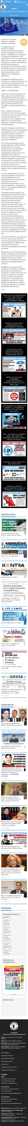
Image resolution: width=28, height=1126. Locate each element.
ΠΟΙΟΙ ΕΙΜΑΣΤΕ (5, 1052)
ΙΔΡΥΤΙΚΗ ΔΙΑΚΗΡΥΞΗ (7, 1061)
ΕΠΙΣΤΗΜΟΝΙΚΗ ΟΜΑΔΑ (7, 1058)
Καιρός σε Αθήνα (6, 917)
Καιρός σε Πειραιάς (6, 925)
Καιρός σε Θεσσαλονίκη (7, 932)
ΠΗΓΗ (3, 290)
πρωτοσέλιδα (14, 994)
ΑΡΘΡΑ (14, 9)
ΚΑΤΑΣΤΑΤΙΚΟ (4, 1064)
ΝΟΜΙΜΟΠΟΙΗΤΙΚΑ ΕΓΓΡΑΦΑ (9, 1067)
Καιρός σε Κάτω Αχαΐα (6, 940)
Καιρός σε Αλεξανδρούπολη (7, 947)
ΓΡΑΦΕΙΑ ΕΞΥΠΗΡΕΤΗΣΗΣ (8, 1070)
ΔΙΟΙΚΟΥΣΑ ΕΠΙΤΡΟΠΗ (7, 1055)
